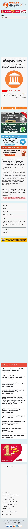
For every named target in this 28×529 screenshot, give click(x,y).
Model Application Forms (10, 504)
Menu (2, 15)
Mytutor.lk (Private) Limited (14, 522)
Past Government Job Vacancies (12, 495)
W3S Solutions (19, 523)
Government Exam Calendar (11, 502)
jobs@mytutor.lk (8, 514)
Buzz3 (12, 523)
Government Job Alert (9, 497)
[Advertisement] (14, 36)
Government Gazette (9, 506)
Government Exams (9, 499)
